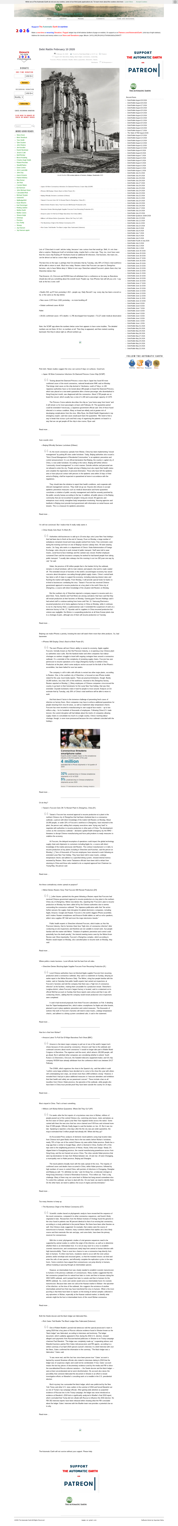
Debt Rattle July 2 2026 (135, 246)
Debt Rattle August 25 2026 (137, 110)
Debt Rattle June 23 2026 (136, 268)
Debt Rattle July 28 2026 (136, 181)
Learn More (129, 2)
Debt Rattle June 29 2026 (136, 253)
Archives (64, 19)
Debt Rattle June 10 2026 (136, 301)
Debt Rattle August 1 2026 (136, 170)
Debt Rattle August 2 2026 (136, 168)
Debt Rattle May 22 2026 (136, 348)
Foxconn (53, 59)
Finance (104, 54)
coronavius (86, 57)
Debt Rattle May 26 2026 (136, 338)
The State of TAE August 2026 (137, 133)
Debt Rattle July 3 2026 (135, 243)
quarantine (81, 59)
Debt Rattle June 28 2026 (136, 256)
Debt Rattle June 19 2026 (136, 278)
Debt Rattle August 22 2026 (137, 118)
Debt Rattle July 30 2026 (136, 176)
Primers (81, 19)
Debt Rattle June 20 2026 (136, 276)
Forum (100, 19)
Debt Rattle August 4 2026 (136, 163)
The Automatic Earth (50, 19)
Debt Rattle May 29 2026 (136, 331)
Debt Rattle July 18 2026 (136, 206)
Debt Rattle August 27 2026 (137, 105)
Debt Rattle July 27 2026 (136, 183)
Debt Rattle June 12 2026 (136, 296)
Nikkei (76, 59)
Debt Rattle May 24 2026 (136, 343)
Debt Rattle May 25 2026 (136, 341)
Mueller (70, 59)
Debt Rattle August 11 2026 (137, 145)
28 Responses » (107, 62)
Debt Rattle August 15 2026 (137, 135)
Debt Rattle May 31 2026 (136, 326)
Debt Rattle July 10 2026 (136, 226)
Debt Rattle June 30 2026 (136, 251)
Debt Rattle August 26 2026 (137, 108)
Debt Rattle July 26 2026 (136, 185)
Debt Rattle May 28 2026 (136, 333)
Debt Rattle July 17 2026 (136, 208)
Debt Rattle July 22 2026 (136, 196)
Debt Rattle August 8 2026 (136, 153)
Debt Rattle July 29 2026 (136, 178)
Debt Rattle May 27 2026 (136, 336)
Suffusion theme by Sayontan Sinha (152, 1520)
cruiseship (94, 57)
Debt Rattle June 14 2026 (136, 291)
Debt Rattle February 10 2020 (57, 49)
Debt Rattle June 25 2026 (136, 263)
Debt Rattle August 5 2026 (136, 160)
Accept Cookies (141, 2)
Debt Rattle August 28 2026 (137, 103)
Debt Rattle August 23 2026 (137, 115)
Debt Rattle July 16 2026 (136, 211)
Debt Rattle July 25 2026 (136, 188)
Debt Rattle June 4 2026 (136, 316)
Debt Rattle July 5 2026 (135, 238)
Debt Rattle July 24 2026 (136, 191)
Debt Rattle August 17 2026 (137, 130)
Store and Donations (122, 19)
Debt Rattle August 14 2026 (137, 138)
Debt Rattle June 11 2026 (136, 298)
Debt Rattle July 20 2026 (136, 201)
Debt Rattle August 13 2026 (137, 140)
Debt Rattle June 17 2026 (136, 283)
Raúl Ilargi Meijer (84, 54)
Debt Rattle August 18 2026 (137, 128)
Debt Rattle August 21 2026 (137, 120)
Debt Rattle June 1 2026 (136, 323)
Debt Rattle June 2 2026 (136, 321)
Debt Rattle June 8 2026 (136, 306)
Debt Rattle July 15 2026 (136, 213)
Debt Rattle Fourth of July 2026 (138, 241)
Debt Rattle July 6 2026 (135, 236)
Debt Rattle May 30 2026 (136, 328)
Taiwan (95, 59)
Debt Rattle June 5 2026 (136, 313)
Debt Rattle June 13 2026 (136, 293)
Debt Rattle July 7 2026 (135, 233)
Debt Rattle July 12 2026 (136, 221)
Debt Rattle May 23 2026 (136, 346)
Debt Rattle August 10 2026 (137, 148)
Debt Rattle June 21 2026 (136, 273)
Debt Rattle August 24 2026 (137, 113)
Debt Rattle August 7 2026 (136, 155)
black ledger (78, 57)
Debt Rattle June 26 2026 (136, 261)
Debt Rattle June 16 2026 (136, 286)
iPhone (59, 59)
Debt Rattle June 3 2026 (136, 318)
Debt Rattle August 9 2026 (136, 150)
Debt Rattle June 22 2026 (136, 271)
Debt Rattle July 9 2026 (135, 228)
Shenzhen (89, 59)
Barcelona (66, 57)
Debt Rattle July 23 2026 (136, 193)
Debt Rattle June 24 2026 (136, 266)
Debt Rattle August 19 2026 (137, 125)
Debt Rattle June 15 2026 (136, 288)
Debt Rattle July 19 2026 (136, 203)
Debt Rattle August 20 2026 (137, 123)
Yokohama (94, 62)
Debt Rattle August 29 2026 (137, 100)
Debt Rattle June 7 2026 (136, 308)
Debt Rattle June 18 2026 (136, 281)
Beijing (72, 57)
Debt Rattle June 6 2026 (136, 311)
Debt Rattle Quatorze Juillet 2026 (139, 216)
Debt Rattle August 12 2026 (137, 143)
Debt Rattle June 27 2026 (136, 258)
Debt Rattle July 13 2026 (136, 218)
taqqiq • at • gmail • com (89, 1520)
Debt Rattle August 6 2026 (136, 158)
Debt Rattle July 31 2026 (136, 173)
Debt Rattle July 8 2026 (135, 231)
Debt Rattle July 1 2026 (135, 248)
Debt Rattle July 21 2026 (136, 198)
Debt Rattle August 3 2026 (136, 165)
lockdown (65, 59)
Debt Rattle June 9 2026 (136, 303)
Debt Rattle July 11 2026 (136, 223)
